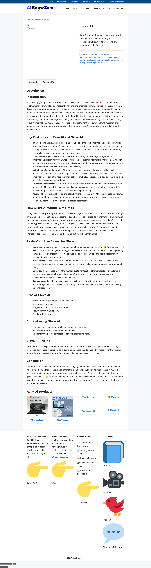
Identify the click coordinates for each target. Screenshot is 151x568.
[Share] (10, 564)
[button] (28, 25)
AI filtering (87, 57)
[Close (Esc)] (14, 564)
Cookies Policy (74, 2)
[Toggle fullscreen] (6, 564)
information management (98, 60)
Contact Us (118, 8)
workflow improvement (94, 63)
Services (96, 8)
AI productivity (97, 57)
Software (37, 20)
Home (29, 20)
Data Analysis (108, 57)
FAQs (51, 2)
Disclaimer (86, 2)
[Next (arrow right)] (6, 567)
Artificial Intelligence (95, 54)
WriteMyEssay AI (59, 457)
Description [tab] (34, 82)
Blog (88, 8)
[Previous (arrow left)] (2, 567)
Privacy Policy (61, 2)
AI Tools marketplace (74, 8)
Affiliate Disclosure (99, 2)
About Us (107, 8)
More (54, 483)
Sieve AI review (113, 60)
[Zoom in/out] (2, 564)
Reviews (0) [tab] (48, 82)
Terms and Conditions (117, 2)
